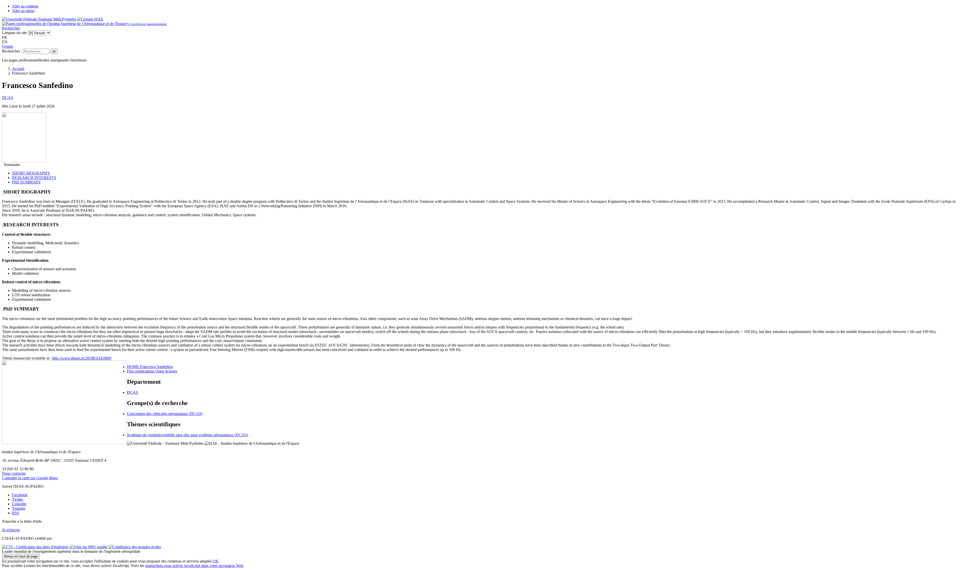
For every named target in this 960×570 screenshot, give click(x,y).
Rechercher (11, 28)
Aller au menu (23, 10)
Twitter (17, 499)
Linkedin (19, 504)
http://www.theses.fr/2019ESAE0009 (81, 358)
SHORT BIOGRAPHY (31, 173)
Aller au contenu (25, 6)
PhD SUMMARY (26, 182)
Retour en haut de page (21, 556)
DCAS (7, 98)
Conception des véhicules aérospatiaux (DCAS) (164, 414)
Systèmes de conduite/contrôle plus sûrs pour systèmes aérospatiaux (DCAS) (187, 435)
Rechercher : (12, 51)
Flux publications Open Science (152, 371)
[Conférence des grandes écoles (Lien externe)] (134, 547)
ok (54, 51)
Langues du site (14, 32)
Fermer (7, 46)
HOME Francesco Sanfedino (150, 366)
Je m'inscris (11, 530)
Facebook (20, 495)
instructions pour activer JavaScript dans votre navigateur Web (194, 566)
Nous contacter (14, 473)
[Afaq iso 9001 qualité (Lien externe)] (89, 547)
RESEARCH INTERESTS (34, 178)
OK (215, 561)
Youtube (18, 508)
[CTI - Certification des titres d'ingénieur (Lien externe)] (35, 547)
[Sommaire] (2, 191)
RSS (15, 513)
